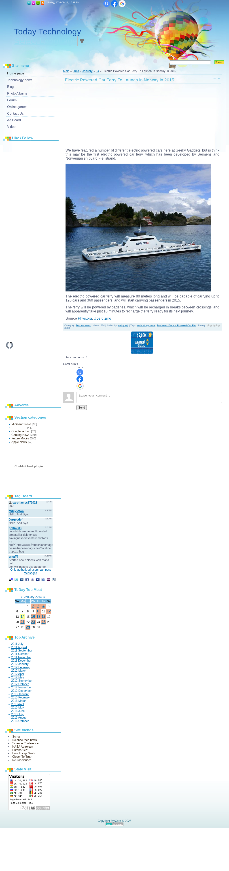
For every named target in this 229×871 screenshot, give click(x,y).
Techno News (18, 427)
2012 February (20, 667)
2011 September (21, 650)
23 (33, 622)
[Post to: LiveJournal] (54, 579)
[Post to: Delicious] (11, 579)
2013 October (20, 721)
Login (38, 3)
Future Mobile (20, 438)
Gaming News (20, 435)
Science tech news (24, 740)
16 (33, 616)
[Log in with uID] (106, 3)
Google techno (20, 431)
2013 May (17, 707)
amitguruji (123, 325)
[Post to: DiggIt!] (21, 579)
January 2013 (33, 597)
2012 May (17, 677)
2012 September (21, 680)
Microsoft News (21, 424)
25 (44, 622)
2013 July (17, 714)
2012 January (20, 664)
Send (81, 407)
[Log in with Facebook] (114, 3)
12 (49, 611)
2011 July (17, 643)
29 (28, 627)
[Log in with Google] (122, 3)
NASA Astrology (22, 746)
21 (23, 622)
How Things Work (23, 753)
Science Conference (25, 743)
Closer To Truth (22, 756)
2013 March (18, 700)
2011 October (19, 654)
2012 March (18, 670)
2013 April (17, 704)
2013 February (20, 697)
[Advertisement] (39, 210)
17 (38, 616)
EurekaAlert (20, 750)
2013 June (18, 711)
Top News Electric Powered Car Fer (176, 325)
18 (44, 616)
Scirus (16, 736)
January (87, 71)
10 (38, 611)
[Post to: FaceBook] (27, 579)
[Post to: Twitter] (16, 579)
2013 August (19, 717)
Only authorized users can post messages (30, 571)
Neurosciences (22, 760)
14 (23, 616)
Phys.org (85, 318)
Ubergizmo (102, 318)
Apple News (19, 442)
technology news (146, 325)
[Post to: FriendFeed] (43, 579)
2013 (76, 71)
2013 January (20, 694)
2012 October (20, 684)
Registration (33, 3)
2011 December (21, 660)
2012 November (21, 687)
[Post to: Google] (32, 579)
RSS (42, 3)
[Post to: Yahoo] (48, 579)
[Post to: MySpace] (37, 579)
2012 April (17, 674)
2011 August (19, 647)
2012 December (21, 690)
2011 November (21, 657)
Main (29, 3)
